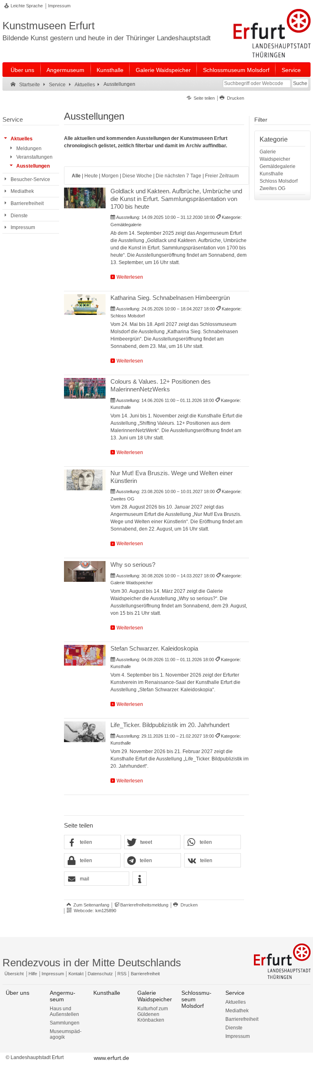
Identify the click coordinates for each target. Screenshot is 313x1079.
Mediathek (237, 1010)
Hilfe (33, 973)
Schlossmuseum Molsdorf (236, 70)
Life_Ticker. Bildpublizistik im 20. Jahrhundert (169, 724)
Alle (76, 176)
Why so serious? (132, 564)
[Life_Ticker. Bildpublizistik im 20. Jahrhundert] (84, 731)
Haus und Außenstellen (64, 1011)
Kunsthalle (110, 70)
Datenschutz (100, 973)
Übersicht (14, 973)
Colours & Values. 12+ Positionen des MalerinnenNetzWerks (160, 385)
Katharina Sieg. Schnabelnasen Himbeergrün (170, 297)
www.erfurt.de (111, 1058)
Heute (91, 176)
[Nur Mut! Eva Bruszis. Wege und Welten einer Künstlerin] (84, 480)
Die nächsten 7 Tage (178, 176)
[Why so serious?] (84, 571)
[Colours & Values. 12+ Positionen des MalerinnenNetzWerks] (84, 388)
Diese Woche (137, 176)
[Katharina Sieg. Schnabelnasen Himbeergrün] (84, 304)
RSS (121, 973)
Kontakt (76, 973)
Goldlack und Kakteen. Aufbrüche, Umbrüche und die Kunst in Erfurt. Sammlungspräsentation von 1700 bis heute (176, 199)
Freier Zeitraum (222, 176)
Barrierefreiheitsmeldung (144, 904)
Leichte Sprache (27, 5)
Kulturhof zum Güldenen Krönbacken (152, 1014)
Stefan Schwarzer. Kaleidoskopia (154, 648)
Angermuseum (65, 70)
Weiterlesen (130, 277)
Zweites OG (272, 188)
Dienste (233, 1028)
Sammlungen (64, 1023)
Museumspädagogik (66, 1034)
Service (291, 70)
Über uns (22, 70)
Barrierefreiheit (145, 973)
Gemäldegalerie (277, 166)
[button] (92, 842)
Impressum (59, 5)
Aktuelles (235, 1002)
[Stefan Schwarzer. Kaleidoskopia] (84, 655)
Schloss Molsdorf (279, 181)
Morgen (110, 176)
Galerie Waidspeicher (163, 70)
